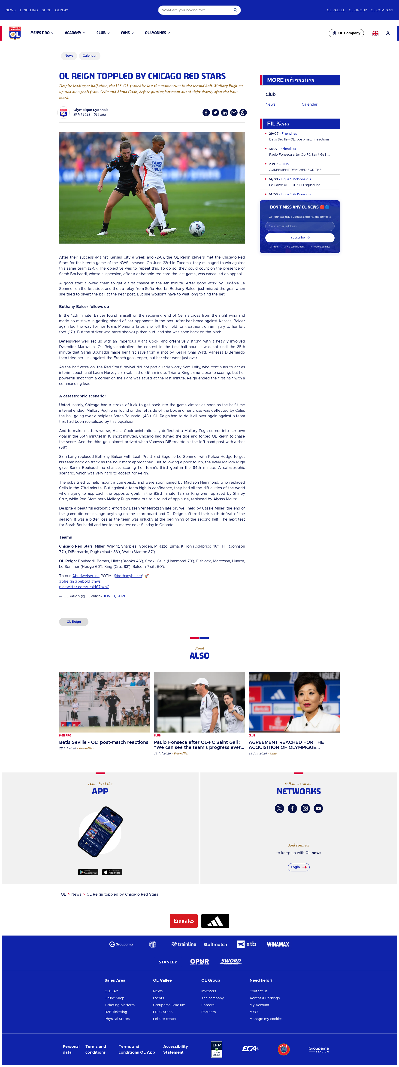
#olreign (66, 581)
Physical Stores (117, 1019)
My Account (259, 1005)
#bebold (82, 581)
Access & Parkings (265, 998)
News (270, 104)
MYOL (255, 1012)
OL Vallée (162, 980)
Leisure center (165, 1019)
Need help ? (261, 980)
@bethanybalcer (128, 576)
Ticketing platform (120, 1005)
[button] (41, 33)
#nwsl (96, 581)
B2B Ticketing (116, 1012)
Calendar (309, 104)
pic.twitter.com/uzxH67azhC (84, 587)
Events (158, 998)
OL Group (210, 980)
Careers (207, 1005)
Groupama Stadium (169, 1005)
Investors (208, 991)
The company (212, 998)
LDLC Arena (163, 1012)
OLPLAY (111, 991)
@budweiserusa (86, 576)
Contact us (258, 991)
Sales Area (115, 980)
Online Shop (114, 998)
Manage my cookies (266, 1019)
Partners (208, 1012)
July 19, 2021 (114, 596)
